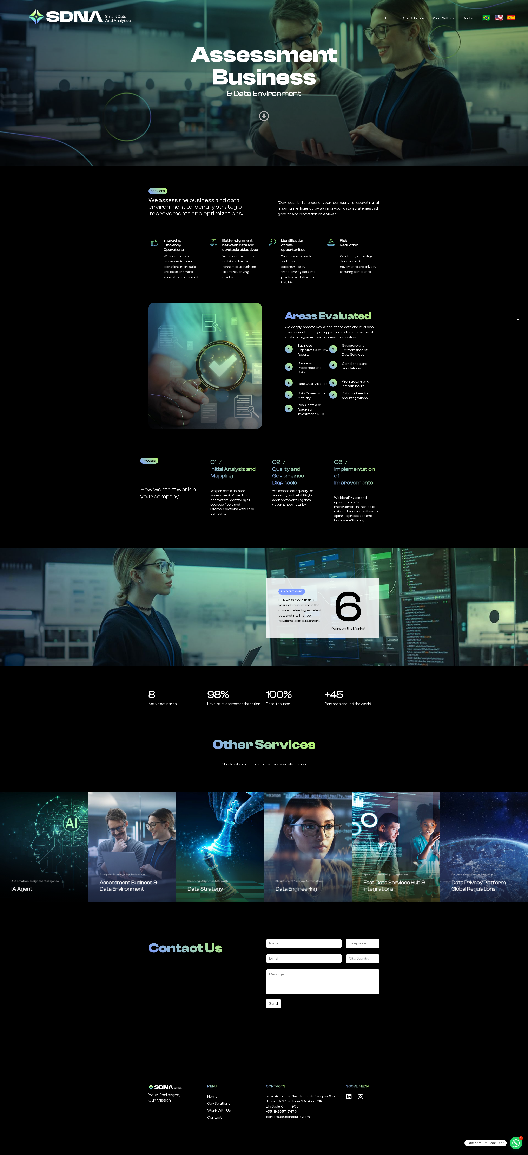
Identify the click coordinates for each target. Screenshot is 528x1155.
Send (273, 1004)
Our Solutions (414, 18)
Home (390, 18)
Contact (469, 18)
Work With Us (443, 18)
